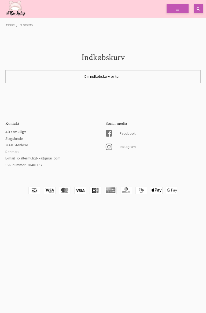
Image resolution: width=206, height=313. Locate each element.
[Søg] (194, 8)
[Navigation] (177, 8)
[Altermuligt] (15, 8)
